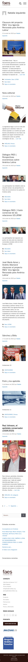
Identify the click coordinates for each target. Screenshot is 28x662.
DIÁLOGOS (7, 197)
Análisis (5, 604)
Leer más (22, 74)
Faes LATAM (15, 79)
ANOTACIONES (8, 370)
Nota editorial (8, 93)
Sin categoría (14, 495)
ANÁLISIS (7, 143)
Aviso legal (14, 656)
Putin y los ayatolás (11, 381)
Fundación (5, 597)
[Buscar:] (11, 515)
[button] (20, 3)
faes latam (7, 82)
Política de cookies (14, 658)
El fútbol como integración (9, 550)
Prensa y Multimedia (8, 607)
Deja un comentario (9, 84)
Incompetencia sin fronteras (10, 529)
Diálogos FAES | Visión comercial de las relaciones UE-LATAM (12, 213)
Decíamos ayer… (7, 547)
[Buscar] (23, 515)
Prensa (13, 143)
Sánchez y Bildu (9, 336)
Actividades (7, 79)
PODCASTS (6, 619)
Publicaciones (6, 602)
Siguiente (14, 506)
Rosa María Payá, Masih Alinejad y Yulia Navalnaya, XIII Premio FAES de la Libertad (13, 534)
